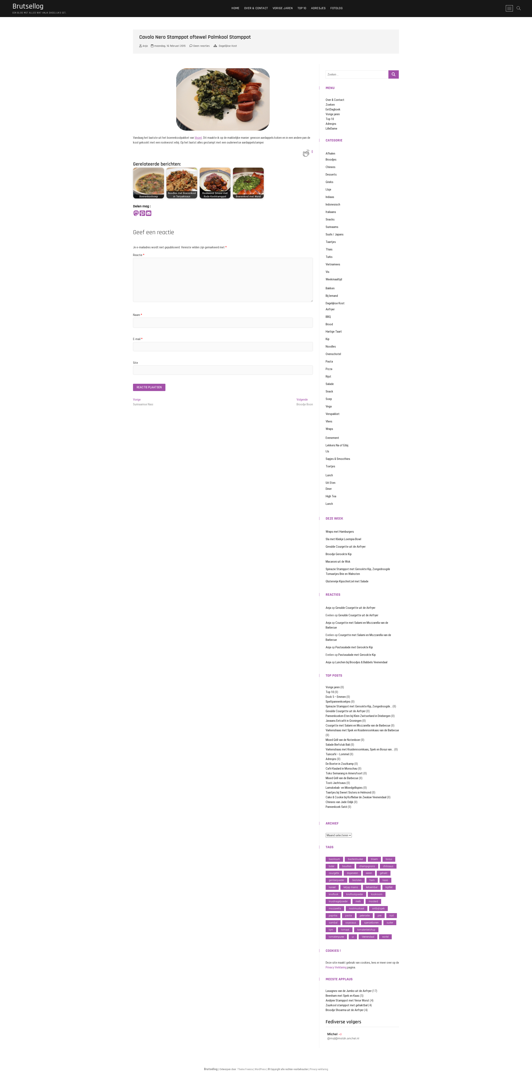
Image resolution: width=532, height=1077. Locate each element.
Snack (329, 391)
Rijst (328, 376)
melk (358, 901)
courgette (334, 873)
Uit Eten (330, 483)
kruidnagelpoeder (338, 901)
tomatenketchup (366, 929)
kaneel (332, 887)
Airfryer (330, 309)
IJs (327, 451)
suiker (390, 922)
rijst (391, 915)
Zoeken (330, 104)
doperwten (352, 873)
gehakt (383, 873)
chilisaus (388, 866)
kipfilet (389, 887)
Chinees (330, 167)
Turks (329, 257)
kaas (385, 880)
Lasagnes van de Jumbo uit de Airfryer (349, 991)
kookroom (376, 894)
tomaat (345, 929)
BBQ (328, 317)
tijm (331, 929)
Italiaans (331, 212)
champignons (367, 866)
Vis (327, 272)
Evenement (332, 438)
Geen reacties (201, 46)
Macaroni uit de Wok (338, 561)
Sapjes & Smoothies (338, 459)
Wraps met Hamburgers (340, 532)
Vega (329, 406)
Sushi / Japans (335, 234)
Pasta (329, 361)
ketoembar (372, 887)
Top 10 (302, 8)
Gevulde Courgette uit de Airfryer (346, 546)
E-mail (138, 339)
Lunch (329, 475)
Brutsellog (27, 6)
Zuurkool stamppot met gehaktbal (347, 1005)
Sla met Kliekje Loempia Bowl (343, 539)
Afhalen (330, 153)
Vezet (198, 138)
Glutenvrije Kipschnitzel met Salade (347, 581)
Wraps (329, 429)
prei (380, 915)
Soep (329, 399)
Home (235, 8)
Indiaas (330, 197)
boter (331, 866)
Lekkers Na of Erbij (337, 445)
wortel (385, 936)
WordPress (260, 1069)
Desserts (331, 174)
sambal (333, 922)
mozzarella (335, 908)
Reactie (138, 255)
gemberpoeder (336, 880)
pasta (348, 915)
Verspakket (333, 414)
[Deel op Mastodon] (136, 213)
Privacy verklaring (319, 1069)
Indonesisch (333, 204)
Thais (329, 249)
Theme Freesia (245, 1069)
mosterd (373, 901)
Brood (329, 324)
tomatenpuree (336, 936)
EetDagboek (333, 109)
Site (135, 363)
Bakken (330, 288)
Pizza (329, 369)
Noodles (331, 346)
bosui (389, 859)
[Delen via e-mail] (148, 213)
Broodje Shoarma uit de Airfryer (344, 1010)
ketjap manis (351, 887)
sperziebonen (371, 922)
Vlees (329, 421)
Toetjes (330, 466)
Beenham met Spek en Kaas (342, 996)
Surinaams (332, 227)
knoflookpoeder (354, 894)
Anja (145, 46)
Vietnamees (333, 264)
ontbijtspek (378, 908)
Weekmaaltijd (334, 279)
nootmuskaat (356, 908)
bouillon (346, 866)
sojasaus (350, 922)
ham (372, 880)
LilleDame (331, 128)
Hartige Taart (334, 331)
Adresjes (318, 8)
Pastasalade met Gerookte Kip (354, 647)
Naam (137, 315)
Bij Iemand (332, 296)
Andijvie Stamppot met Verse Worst (347, 1000)
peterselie (365, 915)
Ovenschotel (333, 354)
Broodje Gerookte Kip (339, 554)
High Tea (331, 496)
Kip (327, 339)
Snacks (330, 219)
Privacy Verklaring (336, 967)
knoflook (333, 894)
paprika (333, 915)
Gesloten (357, 880)
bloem (374, 859)
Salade (330, 384)
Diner (329, 489)
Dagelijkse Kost (228, 46)
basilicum (334, 859)
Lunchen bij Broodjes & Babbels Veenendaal (361, 662)
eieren (369, 873)
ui (353, 936)
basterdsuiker (355, 859)
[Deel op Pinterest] (142, 213)
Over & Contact (256, 8)
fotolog (336, 8)
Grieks (329, 182)
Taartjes (331, 242)
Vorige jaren (283, 8)
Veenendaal (368, 936)
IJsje (328, 189)
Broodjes (331, 159)
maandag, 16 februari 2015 (169, 46)
